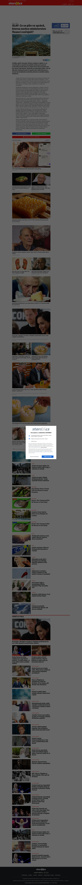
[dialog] (41, 442)
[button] (41, 441)
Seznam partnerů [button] (44, 447)
